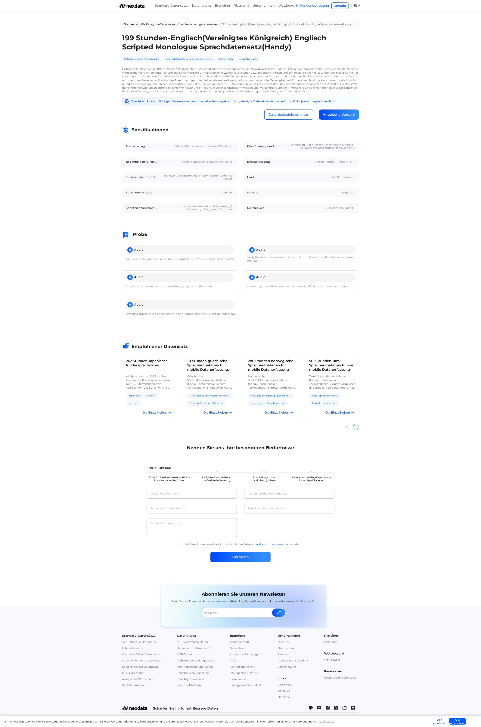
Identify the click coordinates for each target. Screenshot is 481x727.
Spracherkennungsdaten (193, 673)
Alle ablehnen (439, 721)
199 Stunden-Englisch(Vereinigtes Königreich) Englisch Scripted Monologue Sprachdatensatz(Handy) (286, 24)
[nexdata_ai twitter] (336, 707)
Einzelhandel (238, 679)
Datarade (284, 697)
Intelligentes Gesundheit (246, 685)
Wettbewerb (288, 5)
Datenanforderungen (165, 523)
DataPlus (284, 690)
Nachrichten (286, 648)
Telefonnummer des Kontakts (267, 494)
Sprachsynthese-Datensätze (140, 666)
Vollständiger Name (164, 494)
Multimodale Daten (189, 685)
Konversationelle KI (242, 666)
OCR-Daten (184, 654)
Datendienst (201, 5)
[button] (356, 427)
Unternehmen (264, 5)
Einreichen (240, 557)
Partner (283, 654)
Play (130, 250)
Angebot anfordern (339, 114)
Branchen (222, 5)
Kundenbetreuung (314, 5)
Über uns (284, 642)
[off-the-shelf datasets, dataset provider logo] (131, 7)
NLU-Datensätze (133, 685)
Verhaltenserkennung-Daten (195, 660)
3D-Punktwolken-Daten (192, 642)
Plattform (241, 5)
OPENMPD (285, 684)
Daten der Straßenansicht (193, 648)
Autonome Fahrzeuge (244, 654)
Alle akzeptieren (457, 721)
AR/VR (234, 660)
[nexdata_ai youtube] (352, 707)
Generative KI (238, 648)
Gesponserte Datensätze (340, 677)
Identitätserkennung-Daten (195, 666)
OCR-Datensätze (133, 673)
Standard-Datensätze (171, 5)
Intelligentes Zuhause (244, 673)
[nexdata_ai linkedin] (344, 707)
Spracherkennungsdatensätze (197, 24)
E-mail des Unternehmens (265, 508)
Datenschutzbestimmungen (262, 544)
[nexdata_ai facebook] (327, 707)
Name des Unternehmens (167, 508)
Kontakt (340, 6)
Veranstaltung (287, 666)
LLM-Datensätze (132, 648)
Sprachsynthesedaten (191, 679)
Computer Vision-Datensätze (141, 654)
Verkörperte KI (239, 642)
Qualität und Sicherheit (293, 660)
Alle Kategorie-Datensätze (157, 24)
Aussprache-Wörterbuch (138, 679)
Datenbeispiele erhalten (288, 114)
